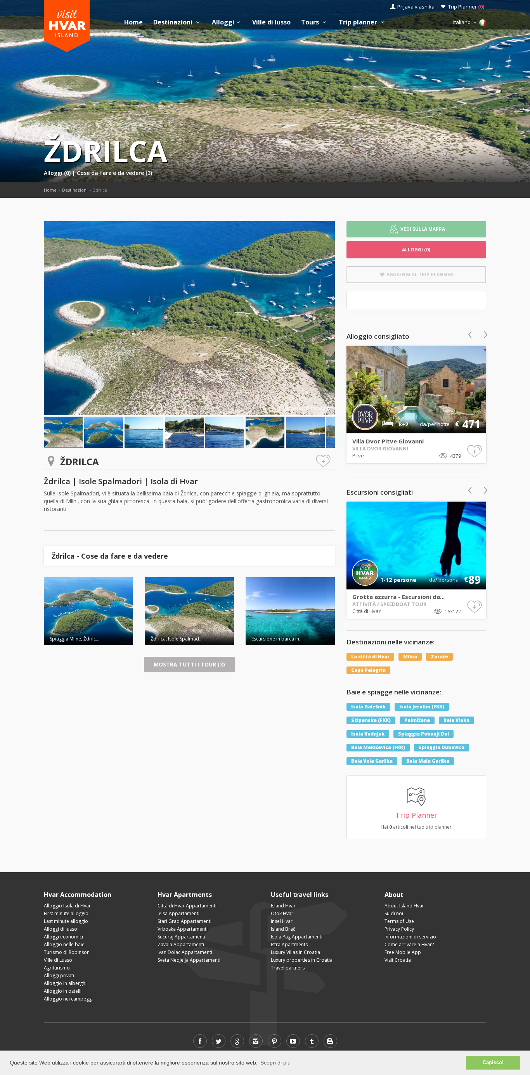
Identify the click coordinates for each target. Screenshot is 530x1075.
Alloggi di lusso (60, 929)
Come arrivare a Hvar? (409, 944)
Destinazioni (173, 22)
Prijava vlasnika (416, 6)
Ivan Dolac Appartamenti (185, 952)
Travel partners (288, 967)
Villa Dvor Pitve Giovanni (388, 441)
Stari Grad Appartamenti (184, 921)
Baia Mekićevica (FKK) (378, 747)
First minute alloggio (66, 913)
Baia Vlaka (456, 720)
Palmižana (417, 720)
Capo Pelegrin (368, 670)
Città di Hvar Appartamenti (187, 905)
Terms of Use (399, 921)
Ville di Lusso (58, 960)
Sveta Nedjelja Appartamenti (189, 960)
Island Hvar (283, 905)
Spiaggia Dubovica (441, 747)
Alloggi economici (63, 936)
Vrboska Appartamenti (183, 929)
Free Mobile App (403, 952)
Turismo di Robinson (67, 952)
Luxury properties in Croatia (302, 960)
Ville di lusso (271, 22)
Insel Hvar (282, 921)
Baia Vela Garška (372, 761)
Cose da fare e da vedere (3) (114, 173)
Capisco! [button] (493, 1062)
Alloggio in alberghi (65, 983)
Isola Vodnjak (368, 734)
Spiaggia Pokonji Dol (423, 734)
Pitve (358, 455)
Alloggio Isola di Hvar (67, 905)
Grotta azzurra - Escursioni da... (398, 597)
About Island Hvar (404, 905)
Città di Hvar (366, 611)
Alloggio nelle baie (64, 944)
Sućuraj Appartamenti (181, 936)
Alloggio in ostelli (62, 991)
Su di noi (394, 913)
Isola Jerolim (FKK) (421, 706)
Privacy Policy (399, 929)
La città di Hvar (370, 656)
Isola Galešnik (368, 706)
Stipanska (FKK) (371, 720)
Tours (310, 22)
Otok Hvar (282, 913)
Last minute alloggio (66, 921)
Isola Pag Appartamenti (296, 936)
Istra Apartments (289, 944)
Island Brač (283, 929)
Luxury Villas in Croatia (295, 952)
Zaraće (439, 656)
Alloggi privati (59, 975)
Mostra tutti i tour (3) (189, 664)
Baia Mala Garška (427, 761)
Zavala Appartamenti (181, 944)
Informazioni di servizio (410, 936)
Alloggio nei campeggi (68, 998)
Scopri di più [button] (275, 1062)
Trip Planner (466, 6)
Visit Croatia (398, 960)
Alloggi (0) (58, 173)
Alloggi (223, 22)
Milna (410, 656)
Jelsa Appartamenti (178, 913)
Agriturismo (57, 967)
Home (133, 22)
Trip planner (359, 22)
